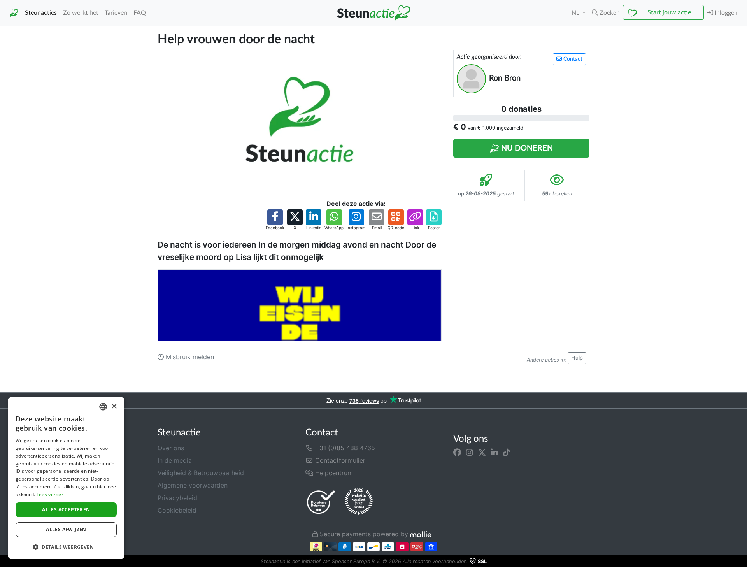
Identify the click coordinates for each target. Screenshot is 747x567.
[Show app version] (741, 561)
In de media (175, 460)
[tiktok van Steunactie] (506, 452)
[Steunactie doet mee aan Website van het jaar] (359, 502)
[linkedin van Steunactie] (494, 452)
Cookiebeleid (177, 510)
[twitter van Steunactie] (482, 452)
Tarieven (116, 13)
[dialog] (66, 478)
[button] (606, 13)
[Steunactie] (14, 13)
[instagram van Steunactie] (469, 452)
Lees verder (50, 494)
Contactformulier (339, 460)
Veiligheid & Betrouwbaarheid (201, 473)
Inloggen (725, 13)
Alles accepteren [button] (66, 509)
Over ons (171, 448)
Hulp (577, 358)
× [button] (114, 406)
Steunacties (41, 13)
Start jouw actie (669, 12)
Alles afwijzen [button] (66, 529)
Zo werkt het (80, 13)
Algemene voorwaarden (193, 485)
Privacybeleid (177, 498)
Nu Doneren (526, 148)
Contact (572, 59)
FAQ (139, 13)
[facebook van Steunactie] (457, 452)
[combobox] (103, 407)
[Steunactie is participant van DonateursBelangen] (321, 502)
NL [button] (576, 13)
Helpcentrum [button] (333, 473)
